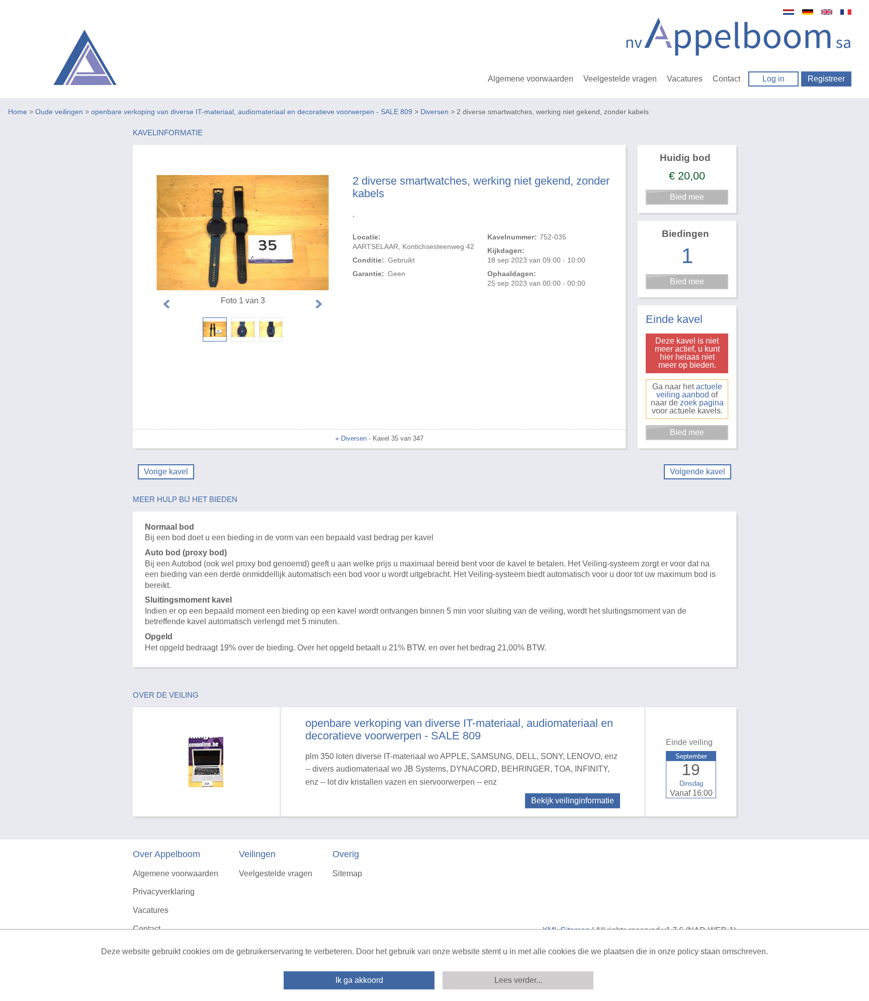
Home (17, 112)
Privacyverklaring (164, 891)
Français (845, 12)
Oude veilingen (59, 112)
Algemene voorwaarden (530, 78)
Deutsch (807, 12)
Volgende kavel (697, 471)
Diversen (434, 112)
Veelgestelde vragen (620, 78)
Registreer (826, 78)
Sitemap (347, 873)
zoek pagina (702, 402)
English (826, 12)
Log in (773, 78)
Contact (726, 78)
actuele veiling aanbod (689, 390)
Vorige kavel (166, 471)
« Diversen (351, 438)
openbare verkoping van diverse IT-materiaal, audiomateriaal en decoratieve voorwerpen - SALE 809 (251, 112)
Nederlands (788, 12)
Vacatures (685, 78)
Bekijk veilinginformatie (572, 800)
